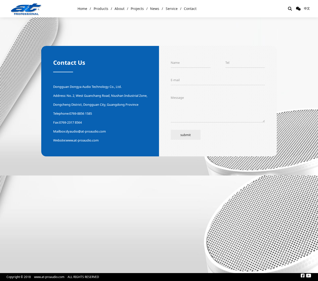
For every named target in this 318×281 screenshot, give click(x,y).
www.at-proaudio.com (82, 140)
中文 (307, 8)
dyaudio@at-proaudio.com (86, 131)
